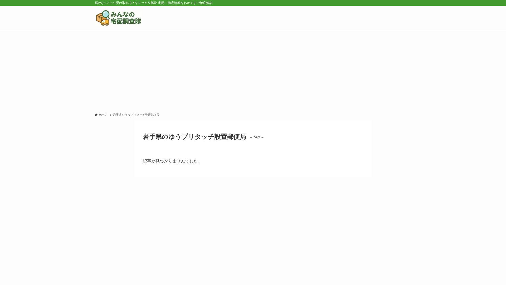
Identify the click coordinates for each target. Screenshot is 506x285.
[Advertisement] (253, 70)
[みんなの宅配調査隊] (118, 18)
